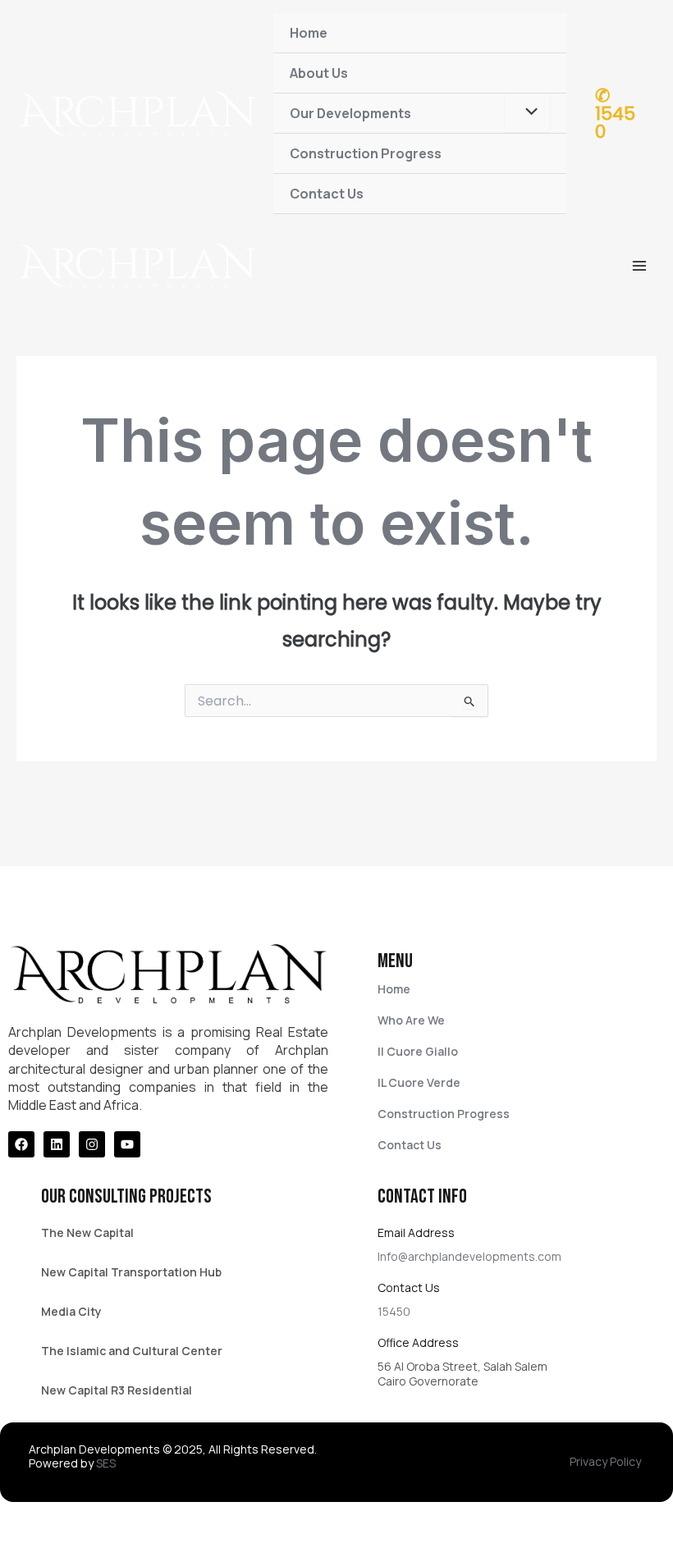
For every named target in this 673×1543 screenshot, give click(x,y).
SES (106, 1463)
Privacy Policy (605, 1461)
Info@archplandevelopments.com (469, 1256)
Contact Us (327, 194)
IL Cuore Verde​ (419, 1082)
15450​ (394, 1311)
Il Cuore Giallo (418, 1051)
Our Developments (350, 113)
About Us (319, 73)
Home (308, 33)
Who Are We (411, 1020)
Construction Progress (366, 153)
